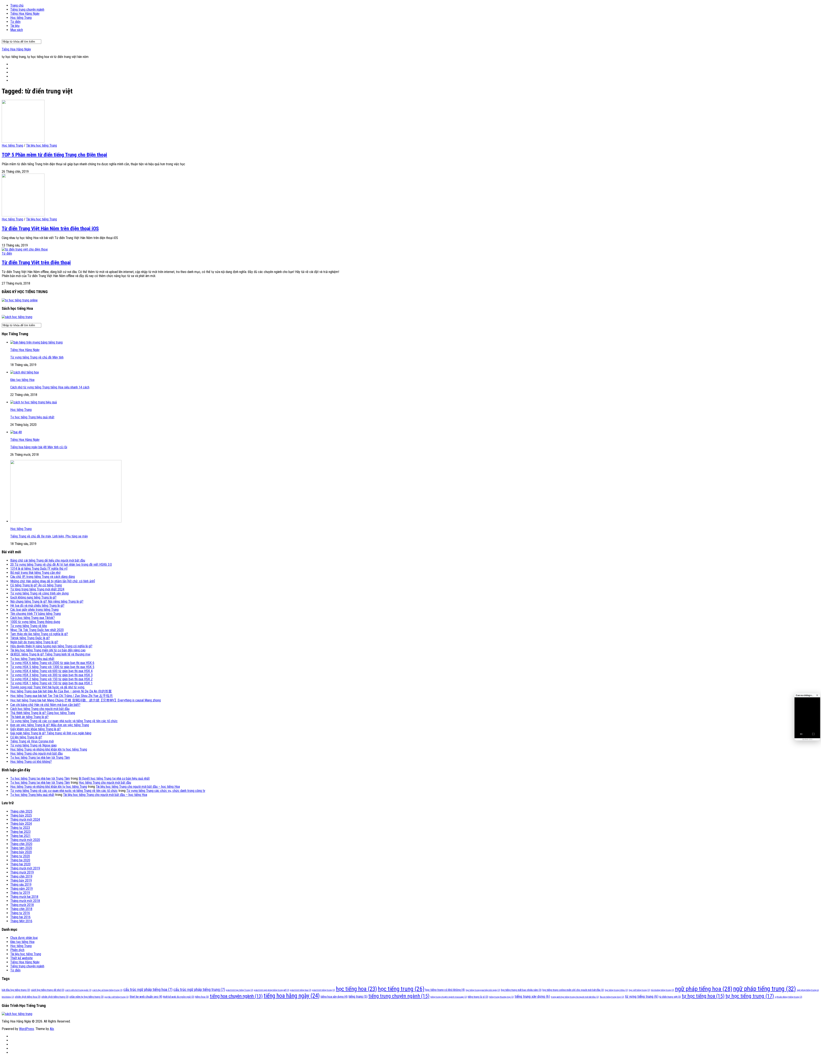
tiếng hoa (202, 996)
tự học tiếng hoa (703, 996)
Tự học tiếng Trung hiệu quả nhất (32, 417)
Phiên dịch (17, 950)
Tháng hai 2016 (20, 917)
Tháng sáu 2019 (20, 884)
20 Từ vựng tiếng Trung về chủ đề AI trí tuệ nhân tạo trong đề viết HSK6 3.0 (61, 564)
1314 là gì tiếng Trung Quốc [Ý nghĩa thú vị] (38, 569)
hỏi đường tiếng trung (662, 990)
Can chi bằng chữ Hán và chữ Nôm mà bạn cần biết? (45, 705)
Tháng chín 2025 (21, 811)
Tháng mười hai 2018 (24, 897)
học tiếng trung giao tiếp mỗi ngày (483, 990)
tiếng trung (358, 997)
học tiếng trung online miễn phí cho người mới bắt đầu (573, 990)
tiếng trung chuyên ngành (399, 996)
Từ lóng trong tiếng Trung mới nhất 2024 (37, 589)
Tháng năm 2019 (21, 889)
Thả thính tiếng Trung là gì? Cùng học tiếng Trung (42, 713)
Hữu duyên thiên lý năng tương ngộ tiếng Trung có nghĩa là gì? (51, 646)
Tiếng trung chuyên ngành (27, 9)
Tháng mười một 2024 (25, 819)
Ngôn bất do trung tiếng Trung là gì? (34, 642)
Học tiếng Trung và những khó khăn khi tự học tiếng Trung (48, 749)
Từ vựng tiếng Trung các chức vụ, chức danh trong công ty (165, 791)
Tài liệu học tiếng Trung (41, 145)
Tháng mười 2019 (22, 872)
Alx (52, 1029)
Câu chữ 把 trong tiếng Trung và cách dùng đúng (42, 577)
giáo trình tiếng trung (323, 990)
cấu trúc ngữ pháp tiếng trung (199, 989)
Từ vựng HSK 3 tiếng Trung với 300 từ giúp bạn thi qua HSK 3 (51, 675)
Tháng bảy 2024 (21, 824)
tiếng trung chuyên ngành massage (448, 997)
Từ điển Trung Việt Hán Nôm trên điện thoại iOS (50, 229)
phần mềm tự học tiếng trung (86, 996)
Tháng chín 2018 (21, 909)
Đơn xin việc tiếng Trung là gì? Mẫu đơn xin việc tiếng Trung (49, 725)
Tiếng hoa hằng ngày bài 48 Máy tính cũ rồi (38, 447)
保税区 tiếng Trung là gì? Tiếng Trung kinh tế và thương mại (50, 654)
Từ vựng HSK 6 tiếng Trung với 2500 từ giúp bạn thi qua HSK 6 (52, 663)
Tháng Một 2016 (21, 921)
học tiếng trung (401, 988)
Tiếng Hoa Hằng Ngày (25, 14)
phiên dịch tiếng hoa (28, 996)
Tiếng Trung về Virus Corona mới (32, 741)
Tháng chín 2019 (21, 876)
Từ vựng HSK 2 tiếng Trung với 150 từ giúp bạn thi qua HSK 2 (51, 679)
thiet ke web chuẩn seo (146, 997)
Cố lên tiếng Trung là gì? (26, 737)
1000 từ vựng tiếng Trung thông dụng (35, 622)
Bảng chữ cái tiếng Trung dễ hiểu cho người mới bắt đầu (47, 560)
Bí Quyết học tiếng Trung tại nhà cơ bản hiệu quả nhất (114, 778)
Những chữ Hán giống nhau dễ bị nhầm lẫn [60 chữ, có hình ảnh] (52, 581)
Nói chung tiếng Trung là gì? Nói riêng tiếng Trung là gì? (46, 601)
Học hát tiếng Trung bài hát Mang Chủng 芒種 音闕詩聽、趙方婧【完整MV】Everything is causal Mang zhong (85, 700)
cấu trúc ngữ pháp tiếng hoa (148, 989)
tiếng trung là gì (478, 996)
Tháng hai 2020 (20, 864)
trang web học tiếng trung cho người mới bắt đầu (575, 997)
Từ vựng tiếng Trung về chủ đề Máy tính (36, 357)
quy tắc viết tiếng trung (117, 997)
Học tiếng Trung (21, 18)
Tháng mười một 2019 (25, 868)
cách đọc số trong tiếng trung (107, 990)
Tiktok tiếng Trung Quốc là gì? (30, 638)
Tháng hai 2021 (20, 836)
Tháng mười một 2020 (25, 840)
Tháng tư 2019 (20, 893)
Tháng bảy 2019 (21, 880)
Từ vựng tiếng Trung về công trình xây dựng (39, 593)
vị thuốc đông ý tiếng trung (788, 997)
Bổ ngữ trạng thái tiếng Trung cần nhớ (35, 573)
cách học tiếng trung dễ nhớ (47, 990)
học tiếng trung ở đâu (616, 990)
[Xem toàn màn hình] (813, 733)
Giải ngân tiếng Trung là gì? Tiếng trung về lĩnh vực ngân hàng (50, 733)
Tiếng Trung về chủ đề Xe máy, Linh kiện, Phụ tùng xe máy (49, 536)
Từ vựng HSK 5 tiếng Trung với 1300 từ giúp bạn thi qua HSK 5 (52, 667)
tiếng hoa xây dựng (334, 997)
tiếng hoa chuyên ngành (236, 996)
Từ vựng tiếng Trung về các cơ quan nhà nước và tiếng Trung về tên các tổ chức (64, 721)
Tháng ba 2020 (20, 860)
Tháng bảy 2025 (21, 815)
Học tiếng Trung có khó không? (31, 762)
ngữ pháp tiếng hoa (703, 988)
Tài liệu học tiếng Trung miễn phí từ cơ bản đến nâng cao (48, 650)
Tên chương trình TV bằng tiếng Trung (35, 614)
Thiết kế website (21, 958)
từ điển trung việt (670, 996)
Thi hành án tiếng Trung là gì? (29, 717)
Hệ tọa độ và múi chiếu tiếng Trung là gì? (37, 606)
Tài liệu (14, 26)
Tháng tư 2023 (20, 828)
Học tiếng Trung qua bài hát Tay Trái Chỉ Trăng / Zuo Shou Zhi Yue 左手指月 (61, 696)
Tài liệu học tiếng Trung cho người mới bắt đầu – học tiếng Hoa (138, 787)
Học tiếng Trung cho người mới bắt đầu (36, 753)
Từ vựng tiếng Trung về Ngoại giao (33, 745)
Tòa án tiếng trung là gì (612, 997)
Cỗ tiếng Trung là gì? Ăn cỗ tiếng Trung (36, 585)
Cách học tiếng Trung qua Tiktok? (32, 618)
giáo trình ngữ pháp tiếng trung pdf (271, 990)
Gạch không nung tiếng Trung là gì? (33, 597)
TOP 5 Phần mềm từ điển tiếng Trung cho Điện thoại (54, 155)
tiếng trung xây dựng (532, 996)
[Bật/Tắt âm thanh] (801, 733)
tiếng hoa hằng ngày (292, 995)
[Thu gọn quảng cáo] (817, 695)
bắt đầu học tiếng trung (16, 990)
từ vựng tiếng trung (642, 996)
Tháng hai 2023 (20, 832)
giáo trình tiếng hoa (300, 990)
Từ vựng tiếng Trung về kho (28, 626)
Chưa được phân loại (24, 938)
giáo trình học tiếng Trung (239, 990)
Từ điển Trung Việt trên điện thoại (36, 263)
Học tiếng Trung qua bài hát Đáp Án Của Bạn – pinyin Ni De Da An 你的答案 (61, 691)
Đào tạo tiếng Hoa (22, 380)
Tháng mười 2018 (22, 905)
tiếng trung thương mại (501, 997)
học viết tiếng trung (639, 990)
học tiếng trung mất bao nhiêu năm (521, 990)
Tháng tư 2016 (20, 913)
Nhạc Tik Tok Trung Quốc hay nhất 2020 (37, 630)
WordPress (26, 1029)
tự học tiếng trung (749, 996)
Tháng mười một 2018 (25, 901)
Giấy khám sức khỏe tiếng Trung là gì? (35, 729)
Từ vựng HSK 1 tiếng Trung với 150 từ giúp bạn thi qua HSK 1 (51, 683)
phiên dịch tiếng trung (55, 996)
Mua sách (16, 30)
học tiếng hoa (356, 989)
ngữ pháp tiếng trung (764, 988)
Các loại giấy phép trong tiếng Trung (34, 610)
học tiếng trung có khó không (445, 990)
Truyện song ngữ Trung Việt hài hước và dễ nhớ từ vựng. (47, 687)
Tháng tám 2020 (21, 848)
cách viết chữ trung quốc (78, 990)
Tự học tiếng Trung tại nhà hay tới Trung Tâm (40, 758)
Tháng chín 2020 (21, 844)
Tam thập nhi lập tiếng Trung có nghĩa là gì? (39, 634)
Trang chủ (17, 5)
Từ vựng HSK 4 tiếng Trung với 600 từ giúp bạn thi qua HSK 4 (51, 671)
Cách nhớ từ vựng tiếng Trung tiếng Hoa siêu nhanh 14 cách (49, 387)
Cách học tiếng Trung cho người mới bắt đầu (39, 709)
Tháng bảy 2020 (21, 852)
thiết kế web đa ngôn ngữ (178, 996)
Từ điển (15, 22)
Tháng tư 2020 (20, 856)
